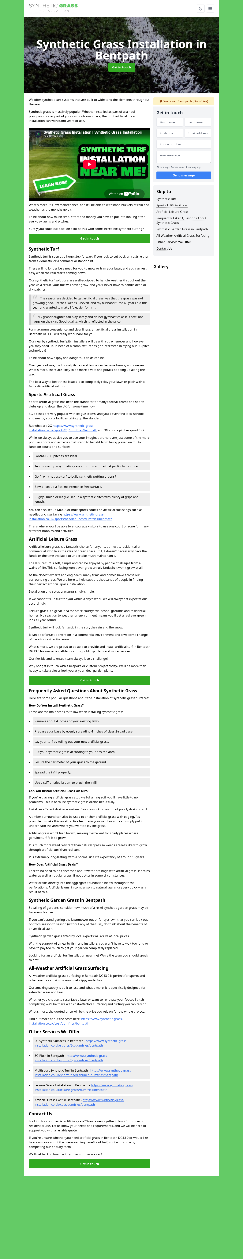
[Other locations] (201, 9)
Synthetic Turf (166, 199)
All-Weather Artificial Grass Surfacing (182, 235)
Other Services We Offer (173, 242)
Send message (184, 175)
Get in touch (121, 67)
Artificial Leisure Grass (172, 212)
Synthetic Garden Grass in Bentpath (182, 229)
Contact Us (164, 248)
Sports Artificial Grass (172, 205)
